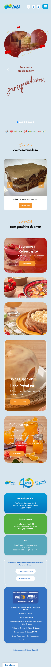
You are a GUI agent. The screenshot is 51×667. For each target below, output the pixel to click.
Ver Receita (25, 205)
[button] (45, 6)
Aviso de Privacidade (25, 618)
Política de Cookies (26, 614)
